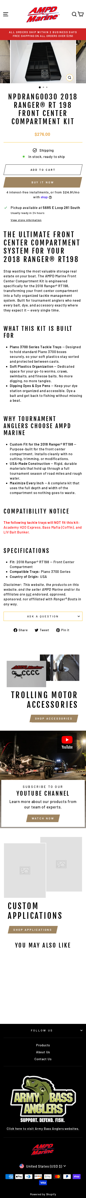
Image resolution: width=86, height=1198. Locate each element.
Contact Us (42, 1059)
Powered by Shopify (43, 1194)
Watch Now (43, 818)
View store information (26, 220)
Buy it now (43, 182)
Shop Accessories (54, 718)
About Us (43, 1052)
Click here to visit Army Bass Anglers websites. (43, 1128)
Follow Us (42, 1030)
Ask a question (43, 616)
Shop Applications (32, 929)
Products (43, 1045)
